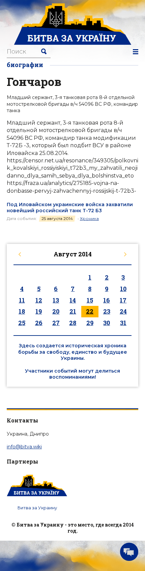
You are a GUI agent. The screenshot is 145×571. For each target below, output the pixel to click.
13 (56, 300)
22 (89, 311)
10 (123, 289)
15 (90, 300)
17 (123, 300)
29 (89, 323)
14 (72, 300)
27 (56, 323)
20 (55, 311)
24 (123, 311)
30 (106, 323)
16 (106, 300)
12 (38, 300)
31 (123, 323)
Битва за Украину (37, 507)
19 (38, 311)
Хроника (89, 218)
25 (21, 323)
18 (22, 311)
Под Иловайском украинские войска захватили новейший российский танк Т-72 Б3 (70, 207)
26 (38, 323)
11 (22, 300)
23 (106, 311)
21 (72, 311)
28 (72, 323)
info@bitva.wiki (24, 447)
